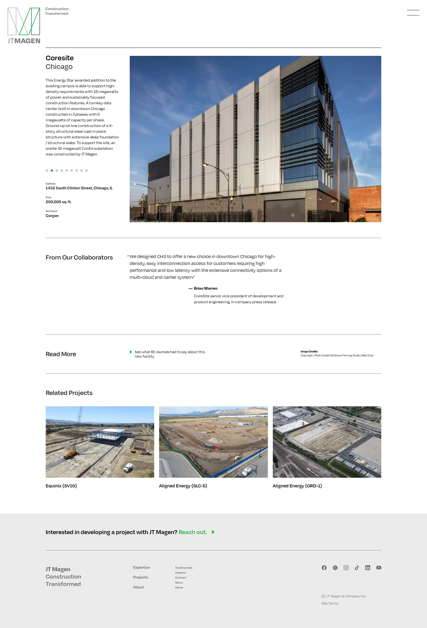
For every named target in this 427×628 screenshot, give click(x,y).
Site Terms (330, 603)
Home (179, 587)
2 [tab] (52, 170)
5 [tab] (66, 170)
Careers (180, 572)
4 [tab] (62, 170)
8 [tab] (81, 170)
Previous (142, 139)
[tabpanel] (256, 139)
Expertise (141, 567)
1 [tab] (47, 170)
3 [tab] (57, 170)
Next (369, 139)
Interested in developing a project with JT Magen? (126, 532)
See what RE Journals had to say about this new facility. (170, 354)
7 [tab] (76, 170)
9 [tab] (86, 170)
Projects (140, 577)
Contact (180, 577)
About (138, 587)
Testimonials (183, 567)
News (179, 582)
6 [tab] (71, 170)
